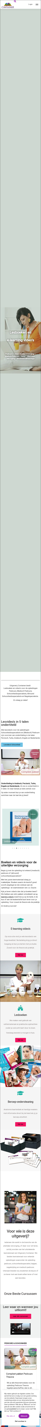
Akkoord (24, 1416)
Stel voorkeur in (20, 1421)
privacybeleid (11, 1409)
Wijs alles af (11, 1416)
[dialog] (20, 713)
